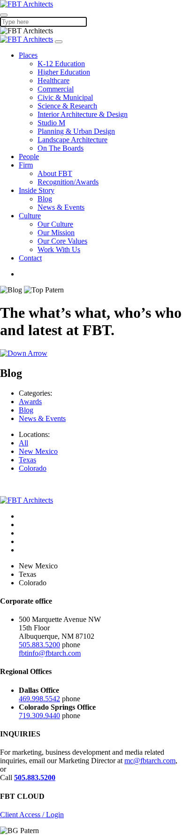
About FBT (55, 173)
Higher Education (64, 72)
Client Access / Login (32, 815)
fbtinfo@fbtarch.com (50, 653)
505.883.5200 (39, 645)
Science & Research (67, 106)
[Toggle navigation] (58, 41)
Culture (30, 216)
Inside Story (36, 190)
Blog (45, 199)
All (23, 443)
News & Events (61, 207)
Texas (27, 460)
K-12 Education (61, 64)
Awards (30, 402)
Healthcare (53, 80)
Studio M (51, 123)
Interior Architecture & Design (83, 114)
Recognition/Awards (68, 182)
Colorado (32, 468)
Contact (30, 258)
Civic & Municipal (65, 97)
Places (28, 55)
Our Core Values (62, 241)
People (29, 157)
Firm (26, 165)
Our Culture (55, 224)
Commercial (56, 89)
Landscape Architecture (72, 140)
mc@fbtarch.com (149, 761)
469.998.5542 (39, 699)
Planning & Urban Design (76, 131)
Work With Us (59, 249)
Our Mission (56, 233)
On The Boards (61, 148)
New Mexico (38, 451)
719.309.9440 (39, 716)
